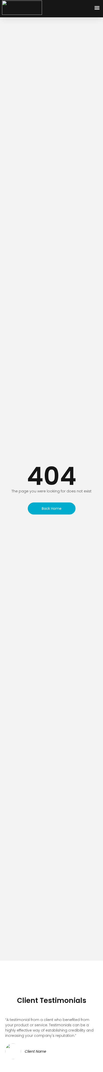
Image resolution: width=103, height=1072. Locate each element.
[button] (97, 8)
